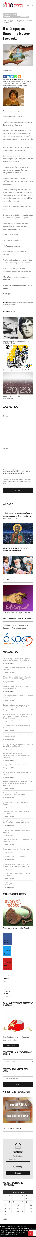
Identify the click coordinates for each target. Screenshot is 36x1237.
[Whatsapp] (15, 75)
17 (5, 1208)
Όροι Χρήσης (18, 1167)
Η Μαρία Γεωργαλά (9, 79)
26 (13, 1211)
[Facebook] (5, 75)
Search (18, 1084)
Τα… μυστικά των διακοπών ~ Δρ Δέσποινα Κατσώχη (16, 726)
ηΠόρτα (29, 302)
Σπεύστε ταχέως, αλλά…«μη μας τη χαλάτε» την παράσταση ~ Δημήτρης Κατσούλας (17, 706)
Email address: (18, 1156)
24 (5, 1211)
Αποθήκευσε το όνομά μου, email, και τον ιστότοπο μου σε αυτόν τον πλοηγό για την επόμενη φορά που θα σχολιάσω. (16, 471)
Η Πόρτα (23, 302)
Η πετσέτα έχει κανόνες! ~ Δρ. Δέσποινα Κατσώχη (15, 803)
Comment (6, 416)
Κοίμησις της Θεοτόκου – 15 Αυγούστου (16, 849)
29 (26, 1211)
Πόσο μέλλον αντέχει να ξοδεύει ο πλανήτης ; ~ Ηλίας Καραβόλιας (18, 735)
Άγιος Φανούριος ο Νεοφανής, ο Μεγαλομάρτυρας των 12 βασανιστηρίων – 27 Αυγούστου (17, 755)
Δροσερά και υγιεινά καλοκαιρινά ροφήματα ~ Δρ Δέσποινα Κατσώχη (18, 687)
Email (4, 458)
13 (18, 1205)
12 (13, 1205)
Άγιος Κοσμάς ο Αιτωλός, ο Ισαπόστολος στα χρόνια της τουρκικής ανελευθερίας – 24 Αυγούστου (17, 783)
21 (22, 1208)
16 (31, 1205)
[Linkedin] (8, 75)
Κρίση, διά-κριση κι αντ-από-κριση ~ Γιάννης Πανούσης (17, 668)
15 (26, 1205)
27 (18, 1211)
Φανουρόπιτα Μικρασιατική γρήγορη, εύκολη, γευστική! (17, 773)
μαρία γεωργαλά (8, 304)
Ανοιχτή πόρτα (10, 14)
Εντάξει (3, 1236)
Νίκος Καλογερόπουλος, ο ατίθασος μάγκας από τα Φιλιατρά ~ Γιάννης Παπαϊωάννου (17, 822)
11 (9, 1205)
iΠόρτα (16, 302)
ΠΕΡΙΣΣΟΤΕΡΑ (11, 1045)
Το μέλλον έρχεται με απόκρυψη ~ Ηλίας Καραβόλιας (16, 884)
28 (22, 1211)
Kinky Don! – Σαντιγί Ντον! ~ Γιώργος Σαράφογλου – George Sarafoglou (14, 793)
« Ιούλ (5, 1219)
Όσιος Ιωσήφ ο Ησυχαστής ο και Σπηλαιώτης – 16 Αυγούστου (17, 840)
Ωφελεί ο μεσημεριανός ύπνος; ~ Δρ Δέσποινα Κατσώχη (18, 696)
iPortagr (10, 302)
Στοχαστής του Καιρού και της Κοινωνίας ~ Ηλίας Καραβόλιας (17, 812)
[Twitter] (12, 75)
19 (13, 1208)
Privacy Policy (12, 481)
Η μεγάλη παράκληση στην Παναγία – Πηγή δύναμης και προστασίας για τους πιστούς (16, 865)
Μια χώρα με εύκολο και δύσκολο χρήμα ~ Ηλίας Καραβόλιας (16, 874)
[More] (19, 75)
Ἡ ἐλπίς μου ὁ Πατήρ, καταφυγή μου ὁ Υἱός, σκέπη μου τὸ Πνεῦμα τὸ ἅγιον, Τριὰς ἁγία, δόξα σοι (17, 516)
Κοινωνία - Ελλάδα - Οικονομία (16, 17)
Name (5, 448)
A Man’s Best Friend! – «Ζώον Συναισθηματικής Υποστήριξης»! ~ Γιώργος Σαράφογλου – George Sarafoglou (18, 716)
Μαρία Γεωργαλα (8, 21)
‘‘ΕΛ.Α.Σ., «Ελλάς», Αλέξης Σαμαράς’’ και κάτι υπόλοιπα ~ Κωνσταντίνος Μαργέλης (17, 678)
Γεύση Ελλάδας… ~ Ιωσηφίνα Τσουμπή (15, 765)
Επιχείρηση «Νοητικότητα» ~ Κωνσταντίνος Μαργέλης (17, 831)
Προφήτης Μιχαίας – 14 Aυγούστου (14, 856)
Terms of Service (24, 481)
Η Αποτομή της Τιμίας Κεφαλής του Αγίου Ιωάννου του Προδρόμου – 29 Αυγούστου (16, 659)
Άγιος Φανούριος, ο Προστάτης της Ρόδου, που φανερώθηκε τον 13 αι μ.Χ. (18, 745)
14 (22, 1205)
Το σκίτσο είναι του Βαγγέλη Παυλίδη (16, 613)
